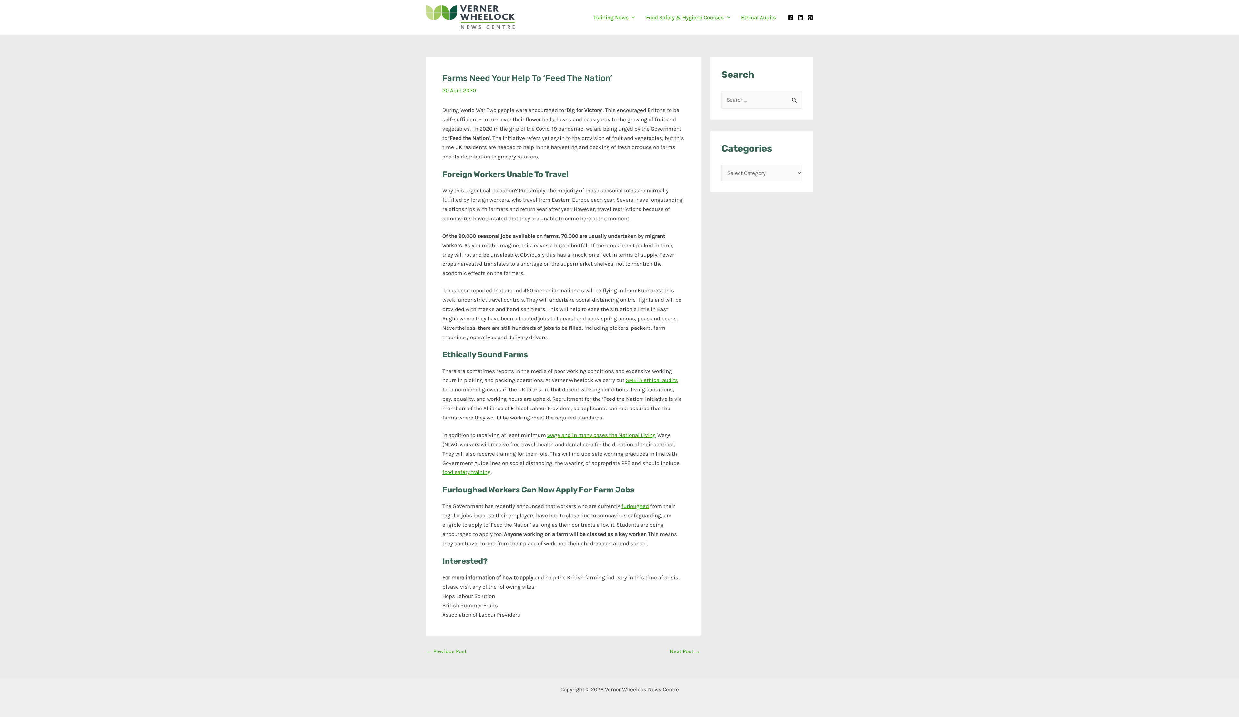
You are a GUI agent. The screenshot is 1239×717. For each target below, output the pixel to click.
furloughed (635, 506)
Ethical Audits (758, 17)
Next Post (685, 651)
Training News (611, 17)
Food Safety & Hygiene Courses (685, 17)
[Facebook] (791, 18)
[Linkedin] (800, 18)
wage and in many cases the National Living (601, 435)
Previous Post (447, 651)
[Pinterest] (810, 18)
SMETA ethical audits (652, 380)
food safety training (466, 472)
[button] (632, 17)
